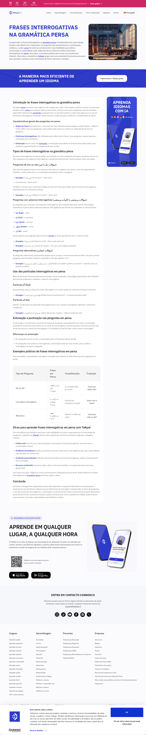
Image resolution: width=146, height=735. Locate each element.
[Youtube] (70, 614)
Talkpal (41, 56)
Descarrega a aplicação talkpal (27, 518)
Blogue (97, 643)
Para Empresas (76, 13)
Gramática (40, 640)
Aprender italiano (15, 651)
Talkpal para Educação (71, 640)
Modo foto (39, 658)
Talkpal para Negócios (71, 643)
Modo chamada (41, 662)
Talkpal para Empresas (71, 647)
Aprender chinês (15, 676)
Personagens (40, 651)
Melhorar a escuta (42, 680)
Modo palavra (41, 669)
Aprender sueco (14, 665)
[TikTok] (63, 614)
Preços (97, 651)
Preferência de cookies (103, 665)
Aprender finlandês (16, 669)
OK (127, 712)
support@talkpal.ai (73, 606)
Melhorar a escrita (42, 691)
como (26, 48)
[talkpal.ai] (15, 13)
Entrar (116, 13)
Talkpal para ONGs (69, 651)
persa (26, 53)
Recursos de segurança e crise (105, 673)
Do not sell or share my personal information (127, 722)
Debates (39, 654)
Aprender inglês (14, 640)
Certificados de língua (44, 676)
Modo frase (40, 665)
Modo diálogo (41, 673)
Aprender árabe (14, 673)
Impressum (99, 684)
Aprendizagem (60, 13)
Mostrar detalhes (37, 730)
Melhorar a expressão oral (45, 684)
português (37, 113)
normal (51, 236)
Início (48, 13)
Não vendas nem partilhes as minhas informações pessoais (116, 680)
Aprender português (16, 691)
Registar (106, 13)
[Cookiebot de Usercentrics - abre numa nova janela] (15, 730)
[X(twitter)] (89, 614)
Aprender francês (15, 647)
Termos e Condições (102, 669)
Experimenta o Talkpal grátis (111, 78)
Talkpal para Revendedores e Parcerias (77, 654)
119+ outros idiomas (16, 695)
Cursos (38, 643)
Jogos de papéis (42, 647)
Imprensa (98, 647)
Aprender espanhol (16, 643)
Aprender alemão (15, 654)
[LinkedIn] (82, 614)
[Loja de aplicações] (19, 575)
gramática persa (49, 42)
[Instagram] (57, 614)
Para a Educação (93, 13)
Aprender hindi (14, 680)
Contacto (98, 654)
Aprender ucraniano (16, 658)
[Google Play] (41, 575)
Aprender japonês (15, 684)
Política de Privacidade (103, 662)
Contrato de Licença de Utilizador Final (108, 676)
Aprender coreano (15, 687)
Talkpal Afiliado (68, 658)
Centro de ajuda (100, 658)
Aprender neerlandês (16, 662)
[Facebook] (76, 614)
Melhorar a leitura (42, 687)
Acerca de (98, 640)
